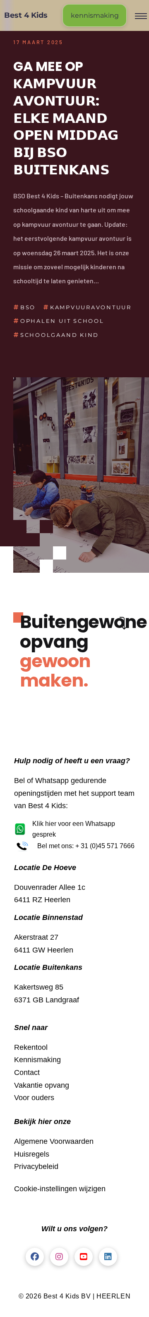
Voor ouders (34, 1098)
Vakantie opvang (41, 1085)
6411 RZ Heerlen (42, 900)
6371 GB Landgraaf (46, 1000)
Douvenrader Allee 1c (49, 887)
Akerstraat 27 (36, 937)
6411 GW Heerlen (43, 950)
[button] (141, 15)
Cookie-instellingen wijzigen (60, 1189)
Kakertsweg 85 (38, 987)
